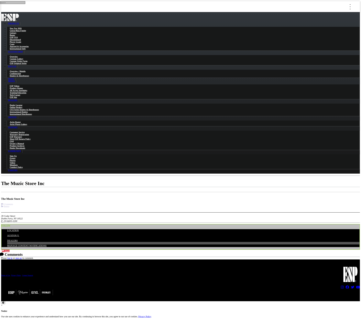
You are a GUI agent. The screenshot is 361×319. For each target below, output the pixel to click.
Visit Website (37, 193)
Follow (5, 226)
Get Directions (21, 193)
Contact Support (27, 275)
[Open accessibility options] (3, 302)
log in (9, 258)
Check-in (7, 193)
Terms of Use (5, 275)
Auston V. (13, 235)
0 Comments (8, 204)
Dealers (12, 100)
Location (13, 230)
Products (13, 23)
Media (11, 81)
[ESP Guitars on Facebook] (346, 288)
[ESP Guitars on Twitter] (351, 288)
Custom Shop (15, 52)
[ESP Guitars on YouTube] (357, 288)
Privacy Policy (16, 275)
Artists (12, 117)
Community (14, 151)
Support (12, 127)
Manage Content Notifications (27, 245)
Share (7, 251)
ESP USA (12, 66)
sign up (18, 258)
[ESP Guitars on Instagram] (341, 288)
